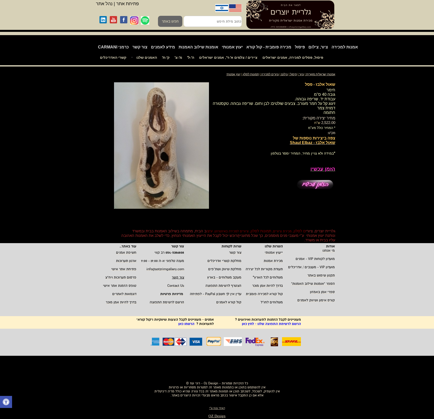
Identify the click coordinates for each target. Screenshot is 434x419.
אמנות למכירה (345, 47)
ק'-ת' (166, 57)
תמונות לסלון (250, 74)
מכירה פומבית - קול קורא (268, 47)
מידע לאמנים (163, 47)
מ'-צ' (178, 57)
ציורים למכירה (270, 74)
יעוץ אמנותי (232, 47)
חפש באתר (170, 21)
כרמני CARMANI (113, 47)
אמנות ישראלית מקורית (320, 74)
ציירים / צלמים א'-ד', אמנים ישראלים (228, 57)
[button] (6, 402)
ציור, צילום (318, 47)
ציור (301, 74)
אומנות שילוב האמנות (198, 47)
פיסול (300, 47)
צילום (284, 74)
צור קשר (139, 47)
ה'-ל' (190, 57)
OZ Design (217, 416)
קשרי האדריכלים (113, 57)
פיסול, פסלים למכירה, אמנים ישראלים (292, 57)
